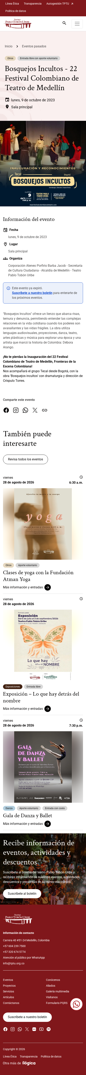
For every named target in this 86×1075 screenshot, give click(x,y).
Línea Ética (12, 3)
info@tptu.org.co (13, 963)
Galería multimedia (57, 991)
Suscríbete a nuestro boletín (32, 293)
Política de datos (15, 11)
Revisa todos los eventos (25, 459)
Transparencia (33, 3)
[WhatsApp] (25, 410)
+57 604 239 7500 (14, 946)
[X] (35, 410)
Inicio (8, 46)
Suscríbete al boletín (22, 893)
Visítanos (52, 997)
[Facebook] (6, 410)
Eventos (8, 979)
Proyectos (9, 985)
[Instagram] (16, 410)
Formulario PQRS (56, 1003)
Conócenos (53, 979)
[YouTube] (41, 1029)
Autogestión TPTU (60, 3)
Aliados (50, 985)
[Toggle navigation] (77, 23)
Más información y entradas (23, 587)
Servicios (8, 991)
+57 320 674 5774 (14, 951)
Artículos (8, 997)
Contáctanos (11, 1003)
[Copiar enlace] (44, 410)
